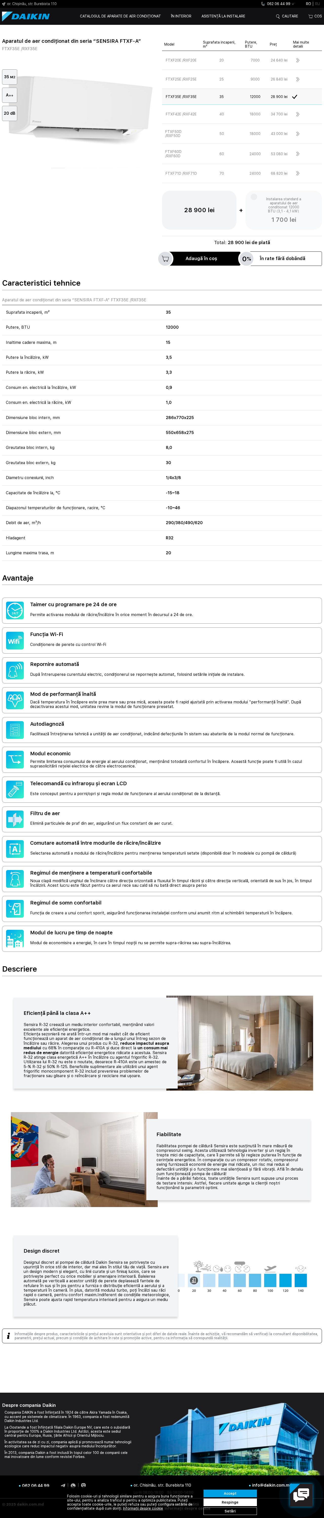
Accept (230, 1493)
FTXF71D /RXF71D (181, 173)
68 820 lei (279, 173)
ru (317, 4)
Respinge (230, 1502)
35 (221, 97)
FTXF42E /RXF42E (181, 114)
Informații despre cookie (143, 1508)
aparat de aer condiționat (79, 1038)
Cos (318, 16)
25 (221, 79)
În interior (181, 16)
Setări (230, 1511)
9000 (255, 79)
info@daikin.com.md (272, 1485)
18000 (255, 114)
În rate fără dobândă (274, 258)
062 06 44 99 (278, 4)
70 (221, 173)
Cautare (290, 16)
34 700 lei (279, 114)
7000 (255, 60)
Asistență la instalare (223, 16)
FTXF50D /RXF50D (173, 134)
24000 (255, 154)
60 (221, 154)
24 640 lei (279, 60)
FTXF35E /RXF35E (181, 97)
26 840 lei (279, 79)
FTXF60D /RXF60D (173, 154)
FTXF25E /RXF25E (181, 79)
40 (221, 114)
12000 (255, 97)
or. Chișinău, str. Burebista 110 (32, 4)
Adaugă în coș (201, 258)
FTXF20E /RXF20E (181, 60)
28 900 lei (279, 97)
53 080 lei (279, 154)
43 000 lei (279, 134)
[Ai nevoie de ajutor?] (301, 1495)
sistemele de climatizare (47, 1417)
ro (308, 4)
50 (221, 134)
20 (221, 60)
